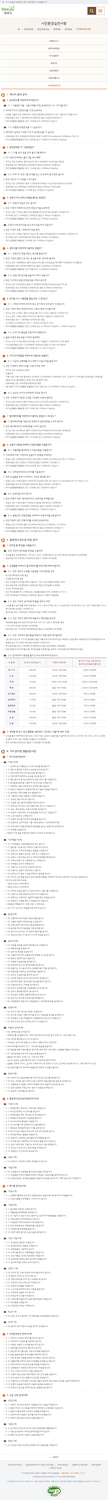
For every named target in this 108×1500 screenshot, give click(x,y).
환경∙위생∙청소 (43, 29)
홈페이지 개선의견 (80, 1465)
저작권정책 (96, 1465)
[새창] (54, 1491)
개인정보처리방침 (14, 1465)
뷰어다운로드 (63, 1465)
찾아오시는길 (56, 1468)
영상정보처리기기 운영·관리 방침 (40, 1465)
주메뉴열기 (100, 11)
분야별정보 (28, 29)
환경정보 (57, 29)
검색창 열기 (91, 11)
